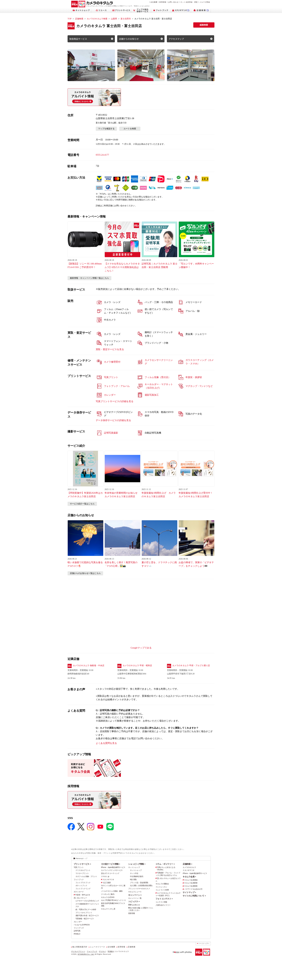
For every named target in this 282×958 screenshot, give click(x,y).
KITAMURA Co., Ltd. (86, 954)
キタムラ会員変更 (190, 883)
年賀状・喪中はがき (82, 895)
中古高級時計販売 (136, 876)
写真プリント (79, 867)
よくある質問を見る (106, 743)
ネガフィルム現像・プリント (86, 876)
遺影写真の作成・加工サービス (87, 916)
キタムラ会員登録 (190, 880)
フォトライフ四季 (162, 890)
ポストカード (79, 892)
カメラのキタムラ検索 (97, 19)
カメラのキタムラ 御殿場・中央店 (88, 665)
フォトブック (79, 880)
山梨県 (114, 19)
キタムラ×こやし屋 (108, 909)
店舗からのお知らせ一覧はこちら (85, 573)
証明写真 (77, 931)
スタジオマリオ (108, 880)
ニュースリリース (97, 947)
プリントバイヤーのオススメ (139, 889)
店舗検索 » (187, 864)
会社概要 (153, 2)
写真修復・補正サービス (84, 919)
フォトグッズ (79, 928)
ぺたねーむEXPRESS (82, 925)
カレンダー (78, 922)
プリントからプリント (83, 913)
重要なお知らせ (134, 905)
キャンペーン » (134, 895)
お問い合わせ (173, 2)
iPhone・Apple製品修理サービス (113, 867)
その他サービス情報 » (110, 864)
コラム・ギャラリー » (165, 864)
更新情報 (131, 913)
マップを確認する (106, 129)
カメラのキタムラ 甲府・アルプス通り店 (191, 665)
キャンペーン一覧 (134, 898)
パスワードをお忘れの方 (193, 889)
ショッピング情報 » (136, 864)
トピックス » (134, 901)
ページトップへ (203, 943)
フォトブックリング (82, 889)
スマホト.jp (105, 876)
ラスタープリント (82, 873)
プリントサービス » (82, 864)
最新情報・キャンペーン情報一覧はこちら (89, 278)
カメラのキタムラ (189, 867)
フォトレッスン (161, 887)
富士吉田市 (126, 19)
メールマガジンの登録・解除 (112, 891)
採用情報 (162, 2)
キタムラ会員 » (189, 876)
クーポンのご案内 (107, 894)
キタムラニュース (134, 892)
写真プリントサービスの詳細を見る (114, 401)
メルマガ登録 (205, 2)
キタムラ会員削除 (190, 886)
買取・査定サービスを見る (110, 349)
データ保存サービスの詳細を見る (113, 420)
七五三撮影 (107, 883)
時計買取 (133, 880)
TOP (70, 19)
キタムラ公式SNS (107, 897)
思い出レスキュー (80, 898)
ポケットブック (81, 886)
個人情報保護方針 (79, 947)
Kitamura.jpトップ (81, 858)
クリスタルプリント (82, 870)
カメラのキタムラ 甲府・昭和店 (137, 665)
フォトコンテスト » (164, 898)
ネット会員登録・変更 (189, 2)
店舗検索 (79, 19)
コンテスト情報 (161, 902)
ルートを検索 (130, 129)
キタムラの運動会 (162, 884)
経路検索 (204, 25)
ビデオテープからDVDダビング (87, 901)
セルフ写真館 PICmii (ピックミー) (113, 900)
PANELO (77, 934)
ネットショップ (134, 867)
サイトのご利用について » (194, 896)
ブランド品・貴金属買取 (139, 883)
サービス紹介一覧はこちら (82, 504)
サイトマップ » (189, 892)
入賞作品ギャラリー (163, 905)
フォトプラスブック (82, 883)
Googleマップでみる (141, 648)
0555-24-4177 (102, 155)
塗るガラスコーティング (110, 873)
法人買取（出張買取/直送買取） (141, 886)
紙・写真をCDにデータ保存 (85, 909)
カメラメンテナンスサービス (112, 870)
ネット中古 (134, 873)
